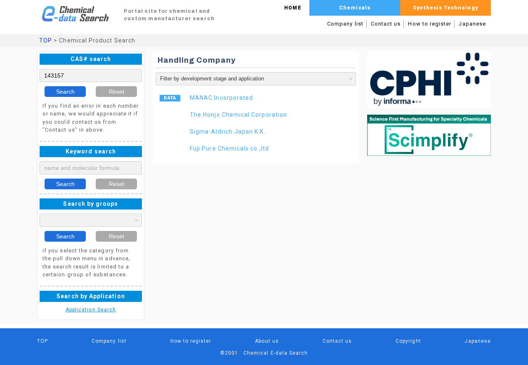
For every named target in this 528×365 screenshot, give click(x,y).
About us (267, 341)
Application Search (91, 310)
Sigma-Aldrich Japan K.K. (228, 131)
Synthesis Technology (445, 8)
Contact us (386, 24)
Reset (116, 91)
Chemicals (354, 8)
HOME (292, 8)
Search (65, 91)
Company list (345, 24)
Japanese (472, 24)
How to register (429, 24)
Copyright (408, 341)
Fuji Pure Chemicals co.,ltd (229, 148)
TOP (45, 40)
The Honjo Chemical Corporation (238, 114)
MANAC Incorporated (221, 97)
